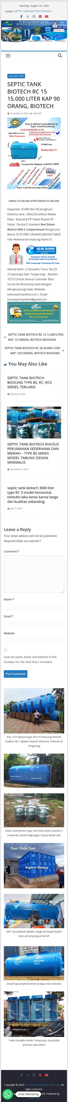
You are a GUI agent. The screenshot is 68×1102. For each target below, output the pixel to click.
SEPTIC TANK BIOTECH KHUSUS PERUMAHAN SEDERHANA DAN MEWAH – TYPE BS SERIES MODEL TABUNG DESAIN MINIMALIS (33, 453)
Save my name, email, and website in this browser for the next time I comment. (30, 659)
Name (9, 599)
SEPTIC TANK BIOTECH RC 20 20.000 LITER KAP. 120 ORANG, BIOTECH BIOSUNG (32, 350)
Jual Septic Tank (16, 76)
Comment (11, 551)
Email (8, 616)
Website (9, 633)
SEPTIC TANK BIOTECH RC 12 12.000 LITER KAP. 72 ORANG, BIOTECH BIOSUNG (35, 337)
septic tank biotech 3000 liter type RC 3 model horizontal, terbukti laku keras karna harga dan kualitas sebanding (32, 495)
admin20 (37, 113)
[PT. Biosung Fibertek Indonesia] (34, 22)
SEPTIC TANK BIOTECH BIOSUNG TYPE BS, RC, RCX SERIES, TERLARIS (29, 382)
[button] (7, 1094)
